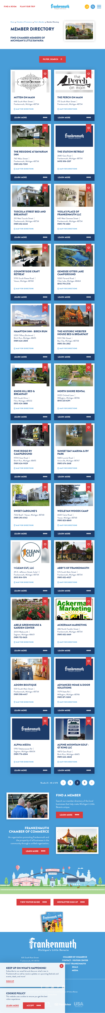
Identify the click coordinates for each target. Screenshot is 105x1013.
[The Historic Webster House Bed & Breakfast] (74, 316)
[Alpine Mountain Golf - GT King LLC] (74, 729)
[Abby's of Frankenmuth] (74, 552)
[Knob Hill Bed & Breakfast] (30, 375)
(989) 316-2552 (63, 343)
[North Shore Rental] (74, 375)
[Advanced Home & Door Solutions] (74, 669)
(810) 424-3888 (21, 403)
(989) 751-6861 (63, 223)
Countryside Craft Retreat (27, 273)
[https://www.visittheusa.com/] (78, 1004)
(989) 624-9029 (21, 463)
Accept (30, 1005)
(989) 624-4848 (64, 757)
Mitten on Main (24, 97)
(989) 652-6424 (21, 223)
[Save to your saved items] (45, 74)
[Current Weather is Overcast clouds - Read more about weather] (87, 6)
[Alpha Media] (30, 729)
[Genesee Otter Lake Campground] (74, 256)
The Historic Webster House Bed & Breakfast (72, 333)
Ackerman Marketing (72, 625)
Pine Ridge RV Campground (23, 452)
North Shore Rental (71, 391)
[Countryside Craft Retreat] (30, 256)
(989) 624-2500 (21, 340)
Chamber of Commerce (75, 957)
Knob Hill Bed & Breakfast (24, 393)
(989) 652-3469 (64, 634)
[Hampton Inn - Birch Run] (30, 316)
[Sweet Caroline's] (30, 495)
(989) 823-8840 (64, 520)
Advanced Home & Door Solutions (73, 686)
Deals (75, 967)
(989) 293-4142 (20, 517)
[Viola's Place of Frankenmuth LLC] (74, 196)
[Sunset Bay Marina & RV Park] (74, 435)
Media (75, 970)
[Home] (52, 945)
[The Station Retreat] (74, 136)
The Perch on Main (70, 97)
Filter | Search (50, 59)
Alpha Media (22, 744)
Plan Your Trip (27, 7)
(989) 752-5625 (20, 637)
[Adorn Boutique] (30, 669)
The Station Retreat (70, 151)
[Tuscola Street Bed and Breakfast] (30, 196)
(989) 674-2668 (64, 463)
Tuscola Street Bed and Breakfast (30, 213)
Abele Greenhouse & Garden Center (27, 626)
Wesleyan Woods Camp (72, 511)
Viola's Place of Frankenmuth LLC (69, 213)
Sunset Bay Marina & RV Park (73, 452)
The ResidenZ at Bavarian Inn (31, 153)
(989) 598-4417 (21, 694)
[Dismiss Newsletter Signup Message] (62, 966)
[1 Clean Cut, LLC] (30, 552)
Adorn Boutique (25, 685)
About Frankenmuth (75, 963)
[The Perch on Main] (74, 82)
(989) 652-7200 (21, 164)
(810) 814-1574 (20, 577)
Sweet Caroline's (25, 511)
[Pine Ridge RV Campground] (30, 435)
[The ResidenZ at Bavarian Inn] (30, 136)
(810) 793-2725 (63, 283)
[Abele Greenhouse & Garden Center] (30, 609)
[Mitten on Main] (30, 82)
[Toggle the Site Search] (93, 7)
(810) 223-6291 (63, 400)
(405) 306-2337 (64, 161)
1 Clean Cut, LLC (24, 568)
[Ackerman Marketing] (74, 609)
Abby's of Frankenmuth (73, 568)
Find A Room (10, 7)
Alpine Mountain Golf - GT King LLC (73, 746)
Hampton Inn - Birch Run (30, 331)
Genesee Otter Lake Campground (70, 273)
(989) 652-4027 (64, 577)
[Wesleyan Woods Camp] (74, 495)
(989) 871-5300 (64, 697)
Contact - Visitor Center (75, 960)
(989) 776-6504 (21, 754)
